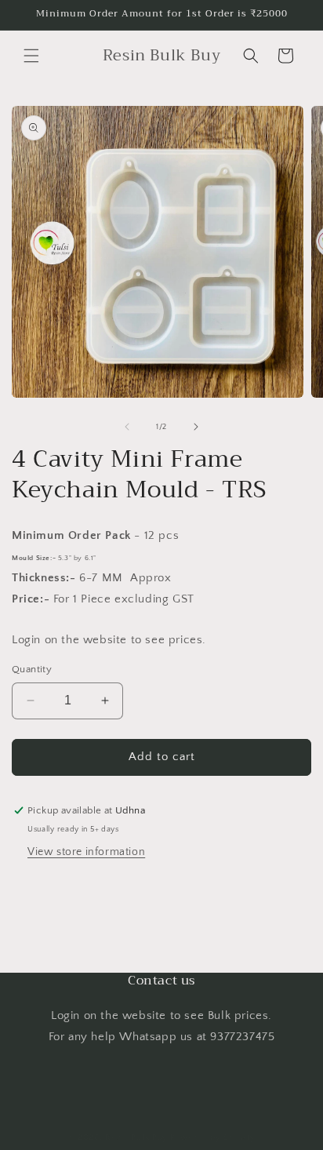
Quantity (32, 669)
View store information (86, 852)
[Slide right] (196, 426)
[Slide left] (127, 426)
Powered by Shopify (213, 1137)
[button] (31, 55)
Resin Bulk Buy (136, 1137)
